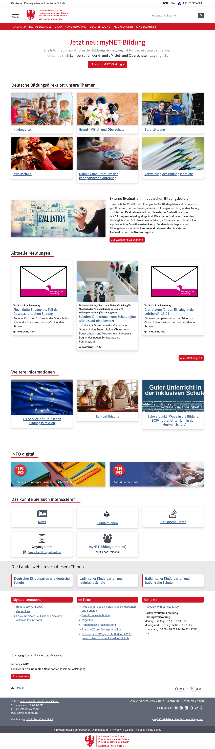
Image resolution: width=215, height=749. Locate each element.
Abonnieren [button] (20, 676)
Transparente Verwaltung (147, 701)
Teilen (182, 688)
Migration (87, 620)
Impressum (101, 730)
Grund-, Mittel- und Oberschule (101, 129)
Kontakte (174, 701)
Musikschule (22, 174)
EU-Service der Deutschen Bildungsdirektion (42, 421)
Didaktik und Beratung (71, 26)
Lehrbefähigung (107, 416)
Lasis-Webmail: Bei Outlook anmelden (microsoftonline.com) (39, 618)
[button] (176, 708)
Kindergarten (146, 26)
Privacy (116, 730)
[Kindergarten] (42, 109)
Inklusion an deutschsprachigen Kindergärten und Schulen (109, 608)
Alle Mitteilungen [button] (190, 358)
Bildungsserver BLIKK (29, 606)
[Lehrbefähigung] (107, 396)
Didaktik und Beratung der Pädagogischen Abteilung (98, 176)
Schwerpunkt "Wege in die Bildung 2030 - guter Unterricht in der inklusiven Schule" (173, 420)
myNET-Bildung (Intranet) (107, 547)
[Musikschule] (42, 153)
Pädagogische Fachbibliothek (99, 625)
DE (165, 3)
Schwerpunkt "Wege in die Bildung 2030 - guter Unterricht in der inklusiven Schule (107, 636)
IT (173, 3)
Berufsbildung (100, 26)
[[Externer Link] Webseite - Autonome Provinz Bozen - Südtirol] (47, 14)
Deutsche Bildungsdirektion (44, 552)
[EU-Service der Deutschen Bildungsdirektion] (42, 398)
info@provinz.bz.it (30, 708)
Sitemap (20, 688)
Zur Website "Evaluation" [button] (126, 240)
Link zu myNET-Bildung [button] (107, 64)
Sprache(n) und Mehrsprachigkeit (101, 629)
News (42, 522)
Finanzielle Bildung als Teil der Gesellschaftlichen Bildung (36, 311)
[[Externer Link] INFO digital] (58, 474)
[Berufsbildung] (173, 109)
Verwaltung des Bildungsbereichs (168, 174)
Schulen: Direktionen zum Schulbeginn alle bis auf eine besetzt (107, 319)
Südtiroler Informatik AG (39, 719)
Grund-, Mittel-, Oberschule (32, 26)
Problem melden (193, 701)
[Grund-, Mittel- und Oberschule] (107, 109)
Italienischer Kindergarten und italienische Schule (167, 580)
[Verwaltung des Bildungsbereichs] (173, 153)
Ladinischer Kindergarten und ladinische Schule (101, 580)
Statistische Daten (173, 522)
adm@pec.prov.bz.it (28, 712)
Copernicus (23, 611)
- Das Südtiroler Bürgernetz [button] (178, 719)
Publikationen (107, 523)
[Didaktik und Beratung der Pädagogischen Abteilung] (107, 153)
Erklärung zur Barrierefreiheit (72, 730)
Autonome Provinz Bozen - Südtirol (39, 701)
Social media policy (149, 730)
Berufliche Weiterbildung (96, 615)
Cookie (129, 730)
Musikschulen (123, 26)
